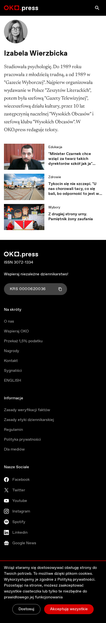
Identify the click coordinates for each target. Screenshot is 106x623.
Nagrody (11, 351)
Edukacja (55, 147)
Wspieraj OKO (16, 331)
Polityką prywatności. (76, 579)
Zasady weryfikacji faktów (27, 410)
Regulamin (13, 429)
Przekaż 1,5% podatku (23, 341)
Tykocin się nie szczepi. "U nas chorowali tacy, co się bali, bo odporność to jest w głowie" (73, 189)
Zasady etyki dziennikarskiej (29, 419)
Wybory (54, 207)
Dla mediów (14, 449)
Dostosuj (26, 609)
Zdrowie (54, 177)
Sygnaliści (13, 370)
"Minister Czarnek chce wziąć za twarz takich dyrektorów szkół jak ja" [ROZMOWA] (70, 159)
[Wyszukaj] (97, 8)
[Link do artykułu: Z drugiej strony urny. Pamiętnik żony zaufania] (24, 217)
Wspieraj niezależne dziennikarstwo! (36, 274)
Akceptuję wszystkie (69, 609)
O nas (9, 321)
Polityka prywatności (22, 439)
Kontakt (11, 360)
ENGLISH (12, 380)
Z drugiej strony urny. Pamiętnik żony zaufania (70, 217)
